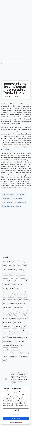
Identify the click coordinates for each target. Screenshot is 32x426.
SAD (17, 288)
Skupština (22, 277)
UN (14, 265)
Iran (27, 315)
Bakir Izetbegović (7, 345)
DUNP (4, 334)
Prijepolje (23, 292)
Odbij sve (15, 414)
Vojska (4, 265)
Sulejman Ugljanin (12, 269)
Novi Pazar (26, 299)
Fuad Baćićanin (17, 322)
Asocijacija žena (14, 349)
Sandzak (20, 284)
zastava (16, 261)
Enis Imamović (17, 198)
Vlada (10, 265)
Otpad (25, 296)
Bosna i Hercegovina (7, 341)
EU (24, 326)
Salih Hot (12, 288)
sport (17, 277)
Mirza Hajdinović (18, 307)
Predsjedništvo (11, 296)
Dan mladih (20, 194)
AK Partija (5, 356)
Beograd (21, 341)
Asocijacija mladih (8, 194)
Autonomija (5, 349)
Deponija (10, 334)
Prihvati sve (16, 418)
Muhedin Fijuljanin (7, 307)
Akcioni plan (25, 352)
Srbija (11, 277)
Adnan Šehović (23, 356)
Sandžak (5, 288)
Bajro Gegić (16, 345)
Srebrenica (5, 277)
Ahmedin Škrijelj (13, 356)
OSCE (4, 299)
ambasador (17, 352)
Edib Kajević (22, 330)
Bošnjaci (25, 337)
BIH (15, 341)
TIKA (4, 269)
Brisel (4, 337)
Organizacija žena (12, 299)
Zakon (22, 261)
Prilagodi (16, 410)
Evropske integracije (7, 326)
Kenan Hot (24, 311)
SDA (26, 280)
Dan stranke (6, 198)
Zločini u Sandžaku (7, 261)
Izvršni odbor (6, 315)
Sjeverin (5, 280)
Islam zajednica (20, 315)
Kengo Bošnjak (7, 202)
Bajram (22, 345)
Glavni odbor (24, 318)
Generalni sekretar (7, 322)
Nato (4, 303)
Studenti (5, 273)
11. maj (4, 360)
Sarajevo (14, 284)
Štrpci (11, 273)
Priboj (4, 296)
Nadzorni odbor (21, 303)
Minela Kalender (6, 311)
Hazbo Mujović (15, 318)
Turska (18, 206)
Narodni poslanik (20, 202)
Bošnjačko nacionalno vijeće (14, 337)
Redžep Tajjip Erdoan (8, 292)
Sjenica (11, 280)
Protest (16, 292)
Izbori (12, 315)
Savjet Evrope (6, 284)
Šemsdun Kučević (19, 280)
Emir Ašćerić (14, 330)
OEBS (20, 299)
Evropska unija (18, 326)
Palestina (19, 296)
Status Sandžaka (8, 206)
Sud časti (21, 269)
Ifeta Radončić (6, 318)
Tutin (19, 265)
